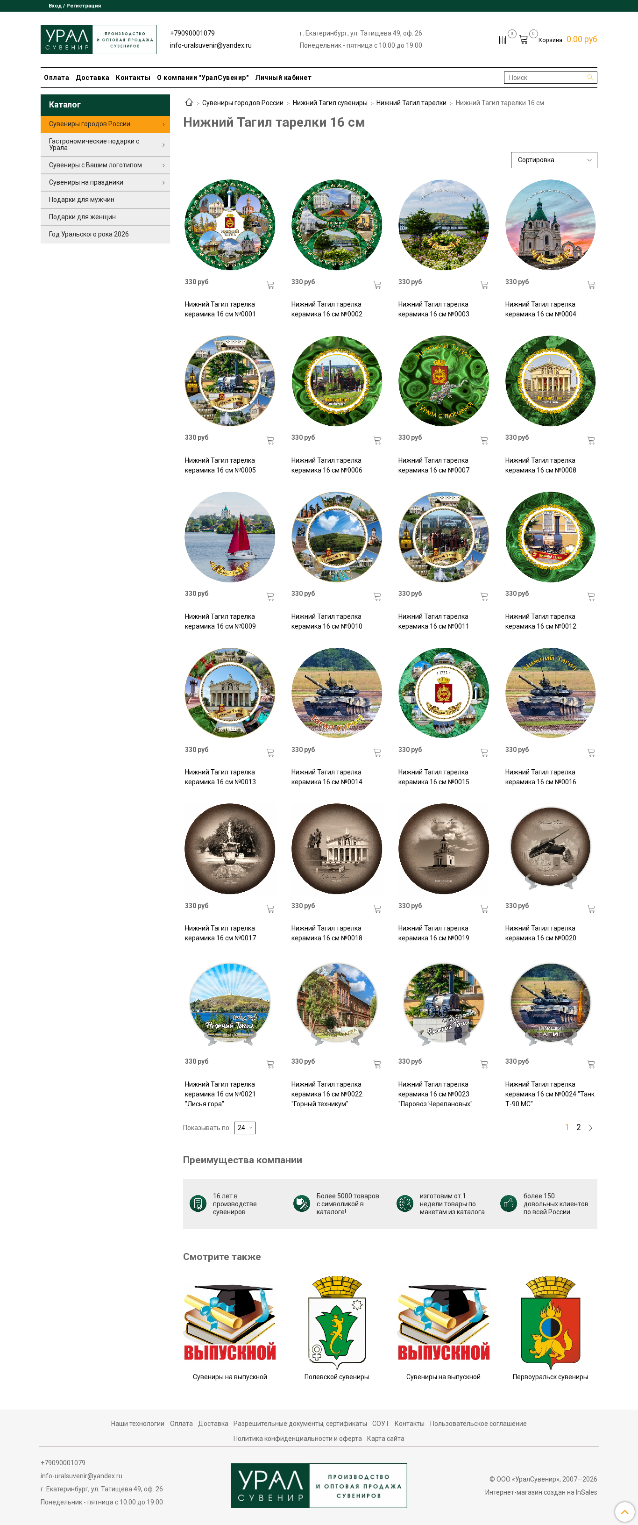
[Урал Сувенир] (99, 37)
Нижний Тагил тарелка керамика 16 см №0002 (326, 309)
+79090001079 (192, 33)
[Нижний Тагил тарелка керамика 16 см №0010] (336, 537)
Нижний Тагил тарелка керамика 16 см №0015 (433, 777)
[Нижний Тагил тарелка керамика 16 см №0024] (550, 1004)
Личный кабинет (283, 77)
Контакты (133, 77)
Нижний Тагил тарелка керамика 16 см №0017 (220, 933)
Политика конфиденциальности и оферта (298, 1438)
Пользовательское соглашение (478, 1423)
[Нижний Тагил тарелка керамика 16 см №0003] (443, 224)
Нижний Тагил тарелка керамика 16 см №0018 (326, 933)
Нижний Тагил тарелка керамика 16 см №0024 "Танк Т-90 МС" (550, 1094)
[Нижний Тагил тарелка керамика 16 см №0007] (443, 381)
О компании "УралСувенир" (202, 77)
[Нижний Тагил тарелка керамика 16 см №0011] (443, 537)
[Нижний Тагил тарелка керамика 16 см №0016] (550, 693)
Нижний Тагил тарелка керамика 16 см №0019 (433, 933)
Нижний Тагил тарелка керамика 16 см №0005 (220, 465)
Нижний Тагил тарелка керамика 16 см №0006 (326, 465)
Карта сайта (385, 1438)
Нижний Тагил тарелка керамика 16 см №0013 (220, 777)
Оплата (56, 77)
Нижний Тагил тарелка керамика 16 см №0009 (220, 621)
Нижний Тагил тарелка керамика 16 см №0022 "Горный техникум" (326, 1094)
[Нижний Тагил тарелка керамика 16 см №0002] (336, 224)
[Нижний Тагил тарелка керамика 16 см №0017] (230, 848)
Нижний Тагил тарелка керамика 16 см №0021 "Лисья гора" (220, 1094)
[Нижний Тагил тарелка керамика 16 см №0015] (443, 693)
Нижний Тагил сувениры (330, 103)
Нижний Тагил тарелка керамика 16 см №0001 (220, 309)
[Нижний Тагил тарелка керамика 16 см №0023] (443, 1004)
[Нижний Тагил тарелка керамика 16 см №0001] (230, 224)
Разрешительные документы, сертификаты (300, 1423)
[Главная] (189, 103)
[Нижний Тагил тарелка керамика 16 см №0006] (336, 381)
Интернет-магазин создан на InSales (541, 1492)
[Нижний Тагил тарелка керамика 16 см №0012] (550, 537)
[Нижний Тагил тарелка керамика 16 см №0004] (550, 224)
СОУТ (381, 1423)
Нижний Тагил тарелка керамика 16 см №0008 (540, 465)
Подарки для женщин (82, 217)
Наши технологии (137, 1423)
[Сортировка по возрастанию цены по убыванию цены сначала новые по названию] (554, 160)
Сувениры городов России (243, 103)
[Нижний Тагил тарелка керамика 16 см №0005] (230, 381)
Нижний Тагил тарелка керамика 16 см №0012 (540, 621)
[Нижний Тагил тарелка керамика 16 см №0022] (336, 1004)
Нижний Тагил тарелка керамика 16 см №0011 (433, 621)
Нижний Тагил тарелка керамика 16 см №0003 (433, 309)
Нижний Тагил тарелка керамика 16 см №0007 (433, 465)
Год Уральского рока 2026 (89, 234)
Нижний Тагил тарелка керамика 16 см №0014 (326, 777)
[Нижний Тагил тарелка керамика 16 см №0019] (443, 848)
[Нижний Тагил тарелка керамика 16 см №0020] (550, 848)
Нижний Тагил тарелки (411, 103)
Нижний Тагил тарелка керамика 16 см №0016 (540, 777)
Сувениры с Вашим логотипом (95, 165)
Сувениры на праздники (86, 182)
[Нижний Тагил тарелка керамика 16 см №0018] (336, 848)
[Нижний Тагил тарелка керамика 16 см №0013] (230, 693)
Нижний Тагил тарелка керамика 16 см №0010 (326, 621)
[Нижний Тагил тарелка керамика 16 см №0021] (230, 1004)
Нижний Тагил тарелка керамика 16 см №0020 (540, 933)
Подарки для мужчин (81, 199)
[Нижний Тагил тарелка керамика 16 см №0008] (550, 381)
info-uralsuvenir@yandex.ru (211, 45)
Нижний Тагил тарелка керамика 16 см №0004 (540, 309)
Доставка (92, 77)
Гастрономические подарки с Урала (94, 144)
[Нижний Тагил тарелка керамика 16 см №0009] (230, 537)
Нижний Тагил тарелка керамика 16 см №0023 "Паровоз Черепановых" (435, 1094)
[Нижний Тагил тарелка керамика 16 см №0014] (336, 693)
